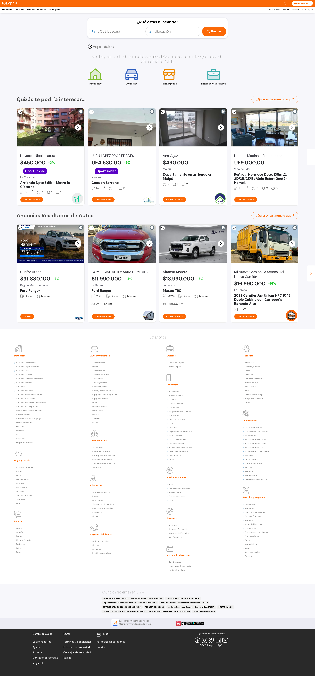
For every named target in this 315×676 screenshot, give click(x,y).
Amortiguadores (99, 382)
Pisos (18, 475)
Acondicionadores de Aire (180, 447)
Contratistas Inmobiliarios (256, 431)
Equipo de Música (100, 398)
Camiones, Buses (99, 386)
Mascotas (248, 355)
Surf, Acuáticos (175, 537)
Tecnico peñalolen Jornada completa (182, 598)
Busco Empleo (175, 366)
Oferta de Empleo (176, 362)
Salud (247, 548)
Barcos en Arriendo (101, 451)
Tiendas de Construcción (256, 479)
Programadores (252, 536)
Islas (18, 434)
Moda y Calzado (23, 540)
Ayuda (36, 647)
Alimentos (249, 362)
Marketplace (55, 9)
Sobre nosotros (41, 641)
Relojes (19, 548)
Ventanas (20, 499)
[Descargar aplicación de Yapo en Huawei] (178, 623)
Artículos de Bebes (24, 467)
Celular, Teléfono (176, 403)
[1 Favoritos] (234, 228)
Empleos (171, 355)
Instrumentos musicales (179, 488)
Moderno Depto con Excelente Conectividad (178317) (191, 607)
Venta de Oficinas (24, 374)
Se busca (20, 491)
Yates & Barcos (98, 440)
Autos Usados (98, 362)
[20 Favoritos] (163, 112)
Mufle (94, 402)
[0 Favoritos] (234, 112)
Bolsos (19, 528)
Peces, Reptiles (251, 386)
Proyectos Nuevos (24, 442)
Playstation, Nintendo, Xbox (181, 431)
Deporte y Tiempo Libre (179, 529)
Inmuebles (7, 9)
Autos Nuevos (98, 370)
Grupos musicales (177, 496)
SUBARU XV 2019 (225, 607)
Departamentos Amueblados (29, 410)
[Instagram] (204, 640)
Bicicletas (173, 525)
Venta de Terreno (24, 382)
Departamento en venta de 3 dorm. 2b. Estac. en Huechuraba (130, 602)
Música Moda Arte (176, 477)
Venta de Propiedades (26, 362)
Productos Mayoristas (255, 512)
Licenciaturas (98, 500)
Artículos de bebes (101, 541)
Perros (248, 390)
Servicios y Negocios (254, 497)
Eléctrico (249, 455)
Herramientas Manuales (255, 443)
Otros (19, 503)
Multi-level (249, 508)
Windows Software (177, 443)
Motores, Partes (99, 406)
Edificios (20, 426)
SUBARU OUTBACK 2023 (204, 611)
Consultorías (250, 528)
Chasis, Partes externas (103, 390)
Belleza (18, 521)
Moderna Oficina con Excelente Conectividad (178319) (184, 602)
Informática (174, 407)
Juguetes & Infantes (101, 534)
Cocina (19, 471)
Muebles (20, 483)
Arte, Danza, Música (101, 492)
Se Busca (96, 418)
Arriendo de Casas (24, 390)
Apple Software (176, 395)
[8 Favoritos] (20, 112)
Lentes (19, 536)
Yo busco (96, 467)
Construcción (250, 420)
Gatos (247, 370)
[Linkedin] (218, 640)
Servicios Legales (252, 552)
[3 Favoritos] (91, 112)
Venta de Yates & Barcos (103, 463)
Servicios (249, 467)
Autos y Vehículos (100, 355)
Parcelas (20, 430)
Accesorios (97, 378)
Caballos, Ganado (252, 366)
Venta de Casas (23, 370)
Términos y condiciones (77, 641)
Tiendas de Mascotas (254, 378)
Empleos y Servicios (36, 9)
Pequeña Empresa (253, 516)
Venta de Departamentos (27, 366)
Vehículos (19, 9)
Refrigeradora (175, 455)
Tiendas (100, 647)
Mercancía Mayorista (178, 555)
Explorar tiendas (275, 10)
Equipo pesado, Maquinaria (104, 394)
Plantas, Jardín (22, 479)
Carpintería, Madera (253, 427)
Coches (95, 545)
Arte (171, 484)
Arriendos (20, 386)
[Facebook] (197, 640)
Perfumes (20, 544)
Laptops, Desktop (177, 419)
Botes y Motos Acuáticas (103, 455)
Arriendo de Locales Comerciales (31, 402)
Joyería (19, 532)
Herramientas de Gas (254, 447)
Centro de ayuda (306, 10)
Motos (95, 366)
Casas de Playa (23, 414)
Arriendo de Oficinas (25, 398)
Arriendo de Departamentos (29, 394)
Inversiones (250, 504)
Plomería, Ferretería (253, 463)
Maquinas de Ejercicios (179, 533)
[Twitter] (211, 640)
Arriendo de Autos (100, 374)
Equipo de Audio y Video (180, 411)
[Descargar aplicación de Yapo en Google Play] (198, 623)
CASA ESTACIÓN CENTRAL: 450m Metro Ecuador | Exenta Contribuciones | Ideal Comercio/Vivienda (146, 611)
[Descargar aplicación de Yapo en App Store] (187, 623)
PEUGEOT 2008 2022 (154, 607)
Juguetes (96, 549)
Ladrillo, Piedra (251, 459)
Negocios (20, 438)
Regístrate (38, 663)
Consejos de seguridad (290, 10)
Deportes (171, 518)
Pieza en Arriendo (24, 422)
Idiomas (95, 496)
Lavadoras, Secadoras (179, 451)
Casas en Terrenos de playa (28, 418)
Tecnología (172, 384)
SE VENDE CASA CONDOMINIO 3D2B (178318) (122, 607)
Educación (96, 485)
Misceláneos (250, 435)
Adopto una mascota (254, 398)
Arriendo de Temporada (27, 406)
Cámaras (173, 399)
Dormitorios (21, 487)
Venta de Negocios (253, 524)
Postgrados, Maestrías (102, 508)
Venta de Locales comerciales (29, 378)
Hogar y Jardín (22, 460)
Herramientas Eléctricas (255, 439)
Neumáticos (97, 410)
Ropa (18, 552)
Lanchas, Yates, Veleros (102, 459)
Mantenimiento (251, 475)
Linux (171, 423)
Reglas (67, 657)
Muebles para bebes (101, 553)
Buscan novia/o (251, 382)
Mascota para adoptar (255, 394)
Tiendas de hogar (24, 495)
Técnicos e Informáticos (103, 504)
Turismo (248, 556)
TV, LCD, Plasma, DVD (178, 439)
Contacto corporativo (45, 657)
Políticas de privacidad (76, 647)
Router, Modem (175, 435)
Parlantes (173, 427)
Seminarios (97, 512)
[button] (78, 127)
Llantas (95, 414)
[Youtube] (225, 640)
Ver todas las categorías (110, 641)
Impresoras (174, 415)
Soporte (37, 652)
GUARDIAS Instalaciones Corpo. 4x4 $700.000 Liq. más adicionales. (133, 598)
